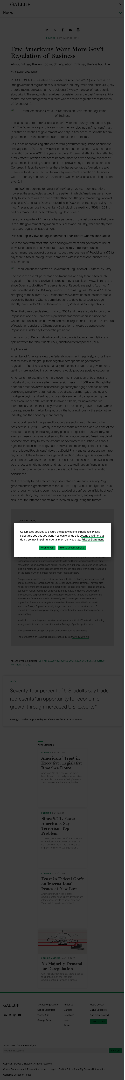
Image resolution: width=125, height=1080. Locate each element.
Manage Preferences (72, 548)
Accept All (47, 548)
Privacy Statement (93, 539)
